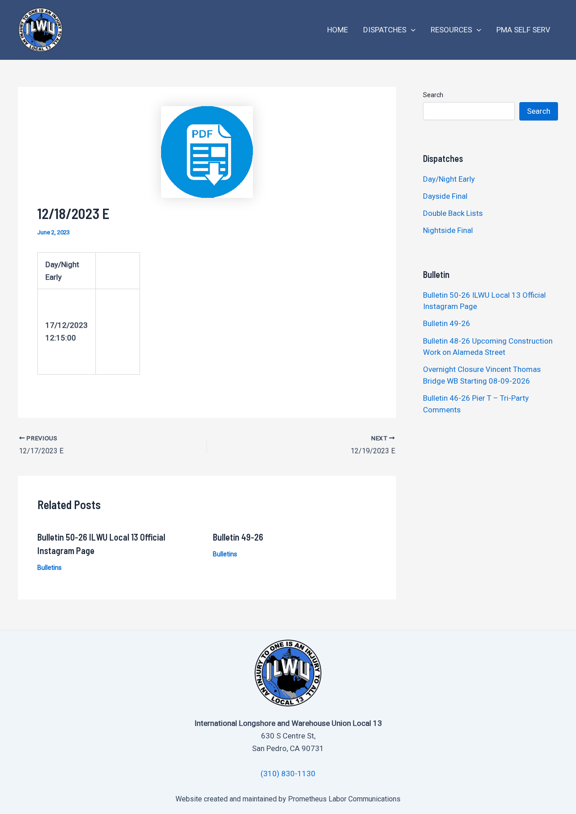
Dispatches (384, 29)
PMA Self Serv (523, 29)
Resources (451, 29)
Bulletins (49, 567)
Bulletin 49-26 (238, 537)
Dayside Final (445, 196)
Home (337, 29)
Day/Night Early (449, 178)
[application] (410, 30)
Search (433, 94)
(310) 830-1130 (288, 773)
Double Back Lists (454, 213)
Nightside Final (448, 230)
